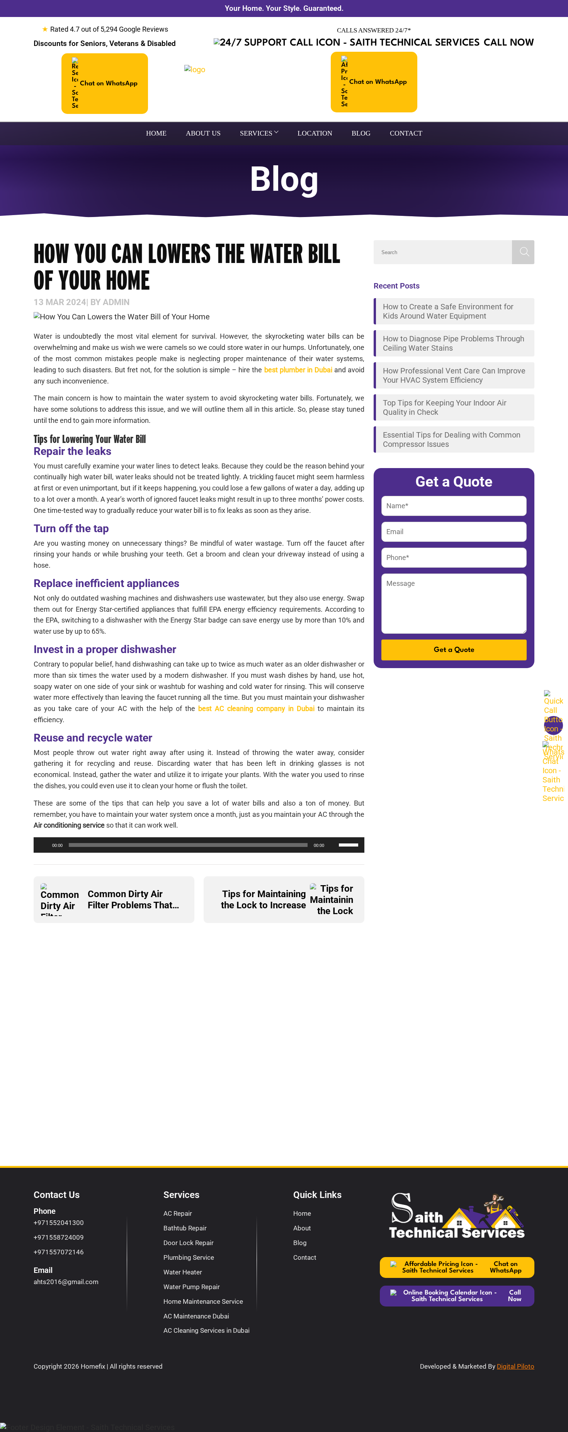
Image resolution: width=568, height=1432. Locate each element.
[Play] (44, 845)
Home (156, 133)
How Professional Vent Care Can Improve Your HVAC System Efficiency (454, 375)
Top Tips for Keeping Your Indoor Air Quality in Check (445, 407)
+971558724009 (59, 1237)
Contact (406, 133)
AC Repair (177, 1213)
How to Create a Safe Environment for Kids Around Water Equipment (448, 311)
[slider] (350, 844)
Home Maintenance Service (203, 1301)
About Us (203, 133)
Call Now (509, 43)
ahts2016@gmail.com (66, 1282)
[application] (199, 845)
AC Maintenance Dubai (196, 1316)
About (302, 1228)
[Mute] (333, 845)
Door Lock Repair (188, 1243)
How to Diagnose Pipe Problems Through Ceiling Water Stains (453, 343)
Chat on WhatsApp (109, 83)
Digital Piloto (515, 1366)
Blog (361, 133)
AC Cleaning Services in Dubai (206, 1330)
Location (315, 133)
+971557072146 (59, 1252)
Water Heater (182, 1272)
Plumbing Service (188, 1257)
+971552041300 (59, 1223)
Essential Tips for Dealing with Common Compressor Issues (451, 439)
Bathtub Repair (185, 1228)
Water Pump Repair (191, 1287)
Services (256, 133)
